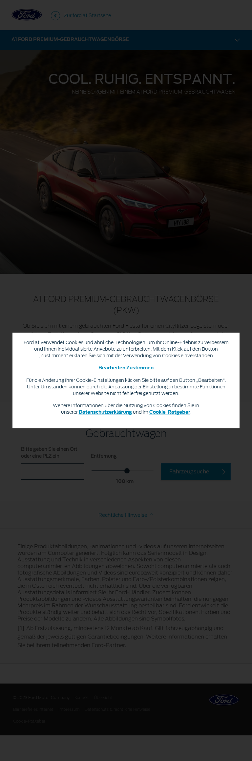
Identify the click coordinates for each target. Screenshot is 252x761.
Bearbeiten (111, 368)
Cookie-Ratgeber (169, 412)
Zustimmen (140, 368)
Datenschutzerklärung (105, 412)
